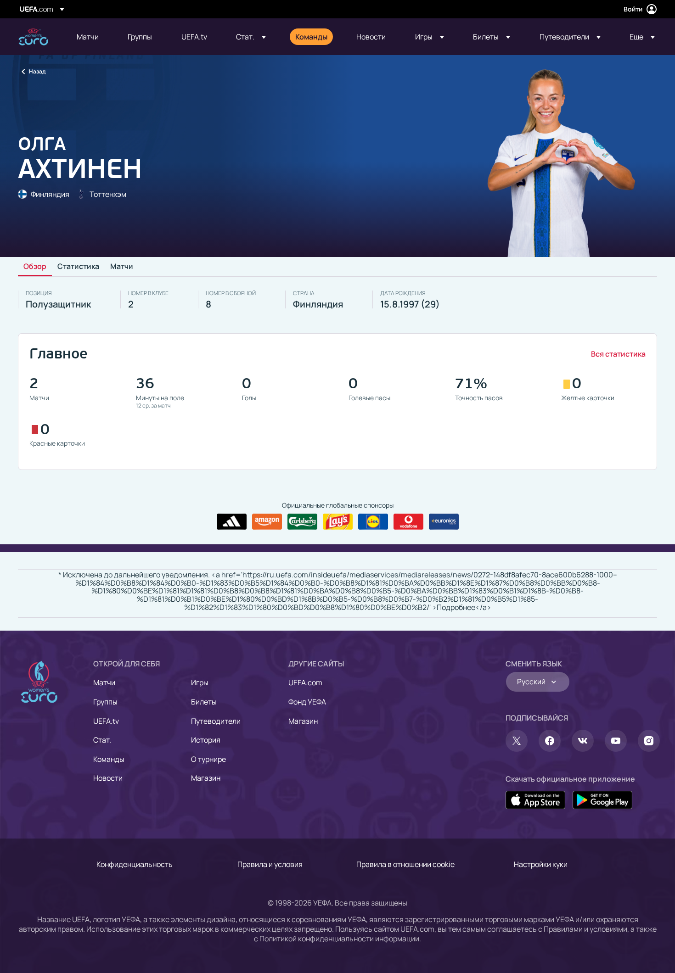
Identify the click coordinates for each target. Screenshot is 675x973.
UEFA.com (305, 682)
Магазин (205, 778)
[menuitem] (91, 36)
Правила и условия (270, 864)
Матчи (121, 267)
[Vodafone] (408, 522)
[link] (88, 36)
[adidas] (232, 522)
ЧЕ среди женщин (33, 37)
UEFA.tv (106, 721)
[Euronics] (444, 522)
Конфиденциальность (134, 864)
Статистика (78, 267)
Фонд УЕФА (307, 702)
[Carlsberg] (302, 522)
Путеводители (216, 721)
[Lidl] (373, 522)
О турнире (208, 759)
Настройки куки (541, 864)
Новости (108, 778)
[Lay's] (338, 522)
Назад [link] (37, 71)
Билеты (204, 702)
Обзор (34, 267)
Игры (199, 682)
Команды (108, 759)
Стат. (102, 740)
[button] (251, 36)
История (205, 740)
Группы (105, 702)
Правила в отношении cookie (405, 864)
